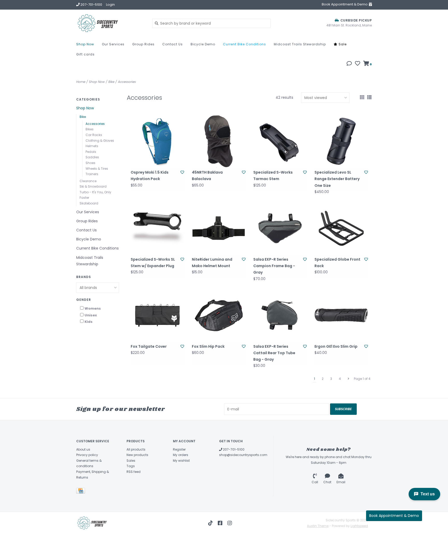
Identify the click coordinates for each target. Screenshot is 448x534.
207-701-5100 (233, 449)
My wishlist (181, 460)
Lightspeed (359, 526)
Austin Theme (317, 526)
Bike (111, 82)
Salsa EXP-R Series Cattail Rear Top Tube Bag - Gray (274, 353)
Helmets (92, 146)
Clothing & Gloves (100, 140)
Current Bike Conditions (244, 44)
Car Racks (94, 135)
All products (136, 449)
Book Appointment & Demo (394, 515)
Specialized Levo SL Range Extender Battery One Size (337, 179)
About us (83, 449)
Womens (93, 308)
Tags (131, 466)
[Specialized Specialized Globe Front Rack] (341, 228)
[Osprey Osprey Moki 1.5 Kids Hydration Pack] (157, 141)
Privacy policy (87, 455)
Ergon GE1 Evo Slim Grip (336, 346)
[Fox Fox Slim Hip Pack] (218, 315)
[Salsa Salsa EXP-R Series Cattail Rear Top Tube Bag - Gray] (280, 315)
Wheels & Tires (97, 168)
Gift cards (85, 54)
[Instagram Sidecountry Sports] (229, 523)
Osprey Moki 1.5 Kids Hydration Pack (150, 175)
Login (110, 4)
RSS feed (134, 471)
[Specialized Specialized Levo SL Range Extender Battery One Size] (341, 141)
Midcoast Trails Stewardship (300, 44)
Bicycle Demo (203, 44)
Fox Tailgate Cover (149, 346)
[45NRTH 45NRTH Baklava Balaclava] (218, 141)
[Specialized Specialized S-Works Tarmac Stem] (280, 141)
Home (80, 82)
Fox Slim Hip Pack (208, 346)
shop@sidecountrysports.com (243, 455)
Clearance (88, 181)
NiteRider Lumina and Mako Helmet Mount (212, 262)
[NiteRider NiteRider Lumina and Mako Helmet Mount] (218, 228)
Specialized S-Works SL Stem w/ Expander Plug (153, 262)
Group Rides (143, 44)
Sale (342, 44)
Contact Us (172, 44)
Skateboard (89, 203)
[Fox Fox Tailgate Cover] (157, 315)
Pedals (91, 151)
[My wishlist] (357, 64)
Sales (131, 460)
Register (179, 449)
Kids (89, 321)
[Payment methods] (81, 491)
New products (137, 455)
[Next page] (348, 378)
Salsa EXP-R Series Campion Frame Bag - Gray (274, 266)
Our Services (113, 44)
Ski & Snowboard (93, 186)
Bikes (90, 129)
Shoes (90, 163)
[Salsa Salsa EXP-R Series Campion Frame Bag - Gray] (280, 228)
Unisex (91, 315)
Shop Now (85, 44)
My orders (180, 455)
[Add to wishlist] (182, 172)
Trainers (92, 174)
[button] (349, 64)
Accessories (127, 82)
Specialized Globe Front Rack (337, 262)
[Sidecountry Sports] (110, 23)
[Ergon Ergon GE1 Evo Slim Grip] (341, 315)
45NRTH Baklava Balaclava (207, 175)
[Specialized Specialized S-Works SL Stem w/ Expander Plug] (157, 228)
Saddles (92, 157)
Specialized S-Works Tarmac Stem (273, 175)
